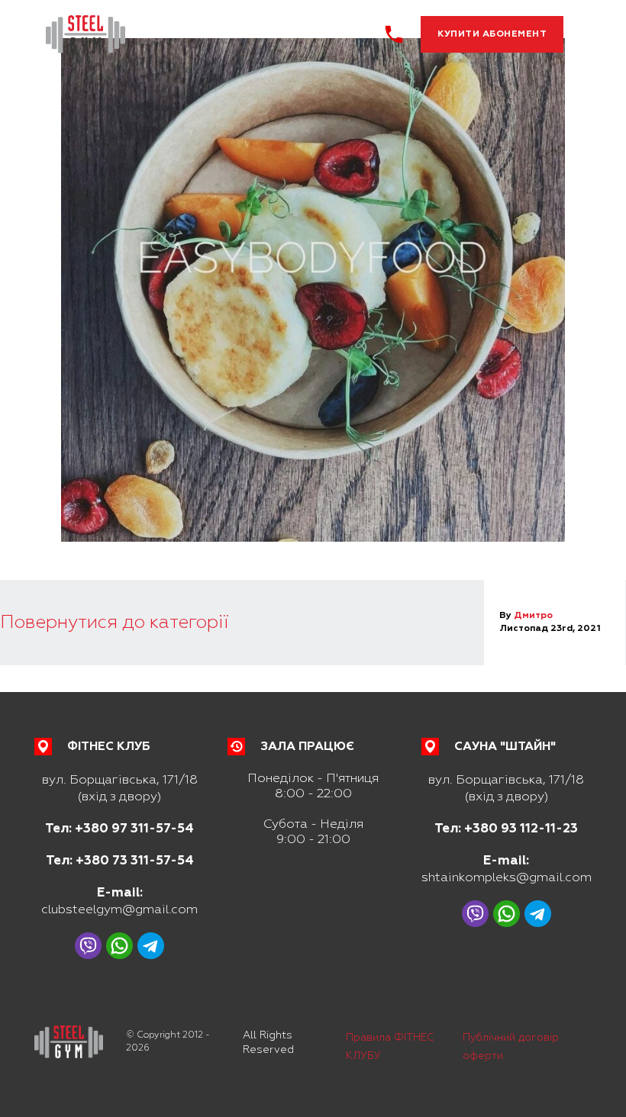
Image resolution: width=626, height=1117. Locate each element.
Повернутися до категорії (114, 621)
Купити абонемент (492, 34)
